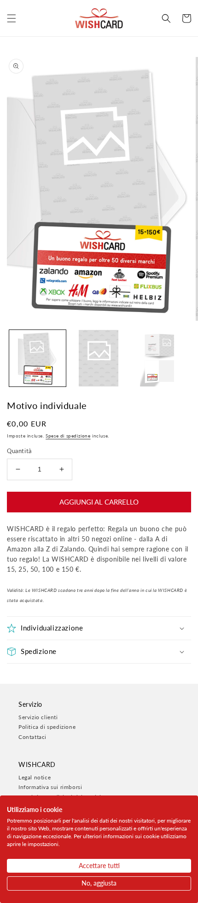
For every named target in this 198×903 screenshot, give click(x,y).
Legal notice (34, 777)
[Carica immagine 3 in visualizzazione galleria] (159, 358)
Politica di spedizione (47, 726)
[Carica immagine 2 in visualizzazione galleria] (98, 358)
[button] (11, 18)
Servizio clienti (38, 717)
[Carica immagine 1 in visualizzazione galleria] (37, 358)
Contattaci (32, 736)
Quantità (19, 450)
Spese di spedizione (68, 435)
